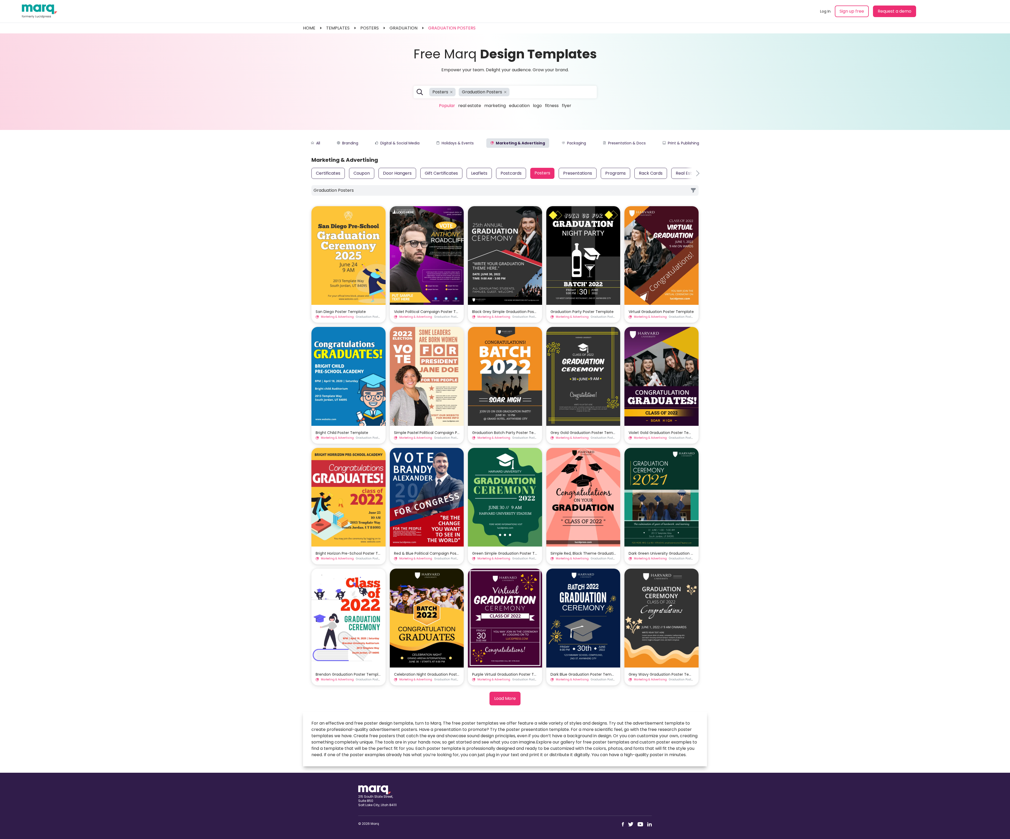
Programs (615, 173)
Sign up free (852, 11)
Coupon (362, 173)
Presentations (577, 173)
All (318, 143)
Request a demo (894, 11)
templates (338, 28)
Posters (542, 173)
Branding (350, 143)
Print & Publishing (683, 143)
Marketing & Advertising (520, 143)
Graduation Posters (452, 28)
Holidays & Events (458, 143)
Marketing (495, 106)
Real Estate (469, 106)
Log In (825, 11)
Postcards (511, 173)
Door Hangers (397, 173)
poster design (378, 723)
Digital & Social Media (400, 143)
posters (369, 28)
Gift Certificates (441, 173)
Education (519, 106)
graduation (403, 28)
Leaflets (479, 173)
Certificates (328, 173)
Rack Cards (651, 173)
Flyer (566, 106)
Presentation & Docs (627, 143)
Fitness (552, 106)
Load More (505, 698)
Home (309, 28)
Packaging (576, 143)
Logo (537, 106)
